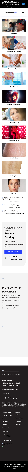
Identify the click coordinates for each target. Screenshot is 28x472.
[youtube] (10, 398)
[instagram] (5, 398)
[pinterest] (8, 398)
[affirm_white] (8, 435)
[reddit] (16, 398)
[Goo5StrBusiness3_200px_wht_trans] (7, 443)
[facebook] (2, 398)
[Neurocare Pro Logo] (9, 12)
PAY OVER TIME (7, 440)
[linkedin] (13, 398)
